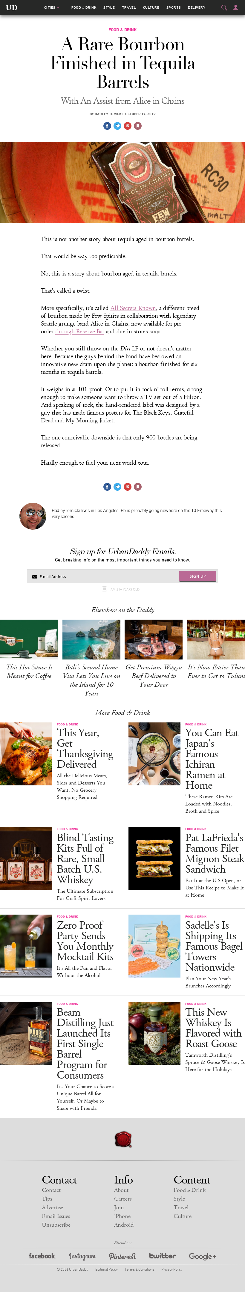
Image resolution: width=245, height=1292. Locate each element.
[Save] (138, 126)
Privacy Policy (171, 1269)
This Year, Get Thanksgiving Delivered (85, 749)
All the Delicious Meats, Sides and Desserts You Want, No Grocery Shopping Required (82, 786)
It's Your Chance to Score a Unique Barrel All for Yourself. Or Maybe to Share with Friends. (85, 1097)
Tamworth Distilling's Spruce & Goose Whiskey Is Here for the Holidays (215, 1062)
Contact (51, 1190)
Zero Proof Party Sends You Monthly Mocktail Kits (85, 941)
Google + (202, 1257)
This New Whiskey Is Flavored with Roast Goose (213, 1028)
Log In (235, 7)
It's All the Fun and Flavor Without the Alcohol (84, 972)
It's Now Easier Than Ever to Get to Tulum (216, 671)
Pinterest (122, 1257)
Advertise (52, 1208)
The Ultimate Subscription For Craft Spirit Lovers (85, 895)
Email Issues (56, 1216)
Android (124, 1225)
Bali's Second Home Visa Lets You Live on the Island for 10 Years (91, 680)
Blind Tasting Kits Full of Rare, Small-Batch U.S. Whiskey (85, 859)
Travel (129, 7)
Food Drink (83, 7)
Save (127, 126)
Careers (122, 1199)
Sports (173, 7)
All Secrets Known (133, 308)
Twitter (162, 1257)
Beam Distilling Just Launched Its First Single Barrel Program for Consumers (85, 1044)
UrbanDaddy (11, 7)
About (121, 1190)
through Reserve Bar (79, 331)
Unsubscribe (56, 1225)
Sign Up (198, 576)
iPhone (122, 1216)
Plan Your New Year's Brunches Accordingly (208, 982)
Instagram (82, 1257)
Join (119, 1208)
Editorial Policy (106, 1269)
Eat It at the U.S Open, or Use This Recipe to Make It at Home (214, 888)
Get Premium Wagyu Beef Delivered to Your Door (153, 675)
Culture (151, 7)
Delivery (196, 7)
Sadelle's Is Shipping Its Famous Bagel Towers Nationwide (213, 946)
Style (109, 7)
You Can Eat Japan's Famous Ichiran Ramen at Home (211, 759)
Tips (47, 1199)
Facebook (42, 1257)
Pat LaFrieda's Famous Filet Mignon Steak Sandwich (214, 854)
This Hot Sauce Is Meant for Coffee (29, 671)
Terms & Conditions (139, 1269)
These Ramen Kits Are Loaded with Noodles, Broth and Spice (208, 804)
